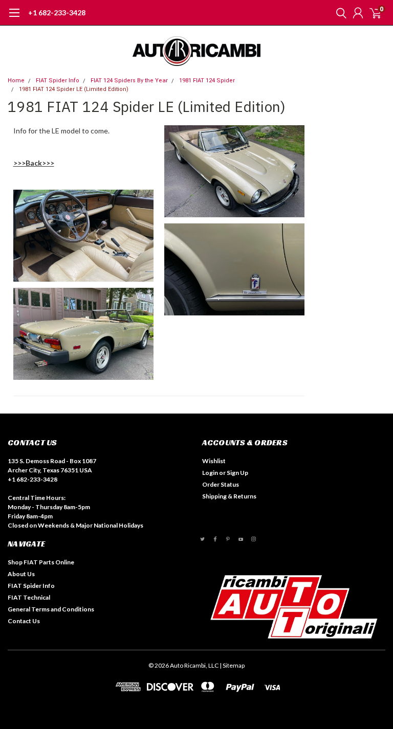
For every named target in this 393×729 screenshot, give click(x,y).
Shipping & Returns (229, 496)
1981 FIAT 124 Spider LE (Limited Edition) (73, 89)
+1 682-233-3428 (56, 12)
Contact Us (24, 621)
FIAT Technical (29, 597)
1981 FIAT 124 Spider (207, 80)
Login (210, 472)
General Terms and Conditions (51, 609)
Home (16, 80)
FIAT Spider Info (57, 80)
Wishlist (214, 461)
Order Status (220, 484)
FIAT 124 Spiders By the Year (129, 80)
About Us (21, 574)
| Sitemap (232, 665)
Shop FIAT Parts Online (41, 562)
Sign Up (237, 472)
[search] (339, 13)
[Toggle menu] (14, 18)
